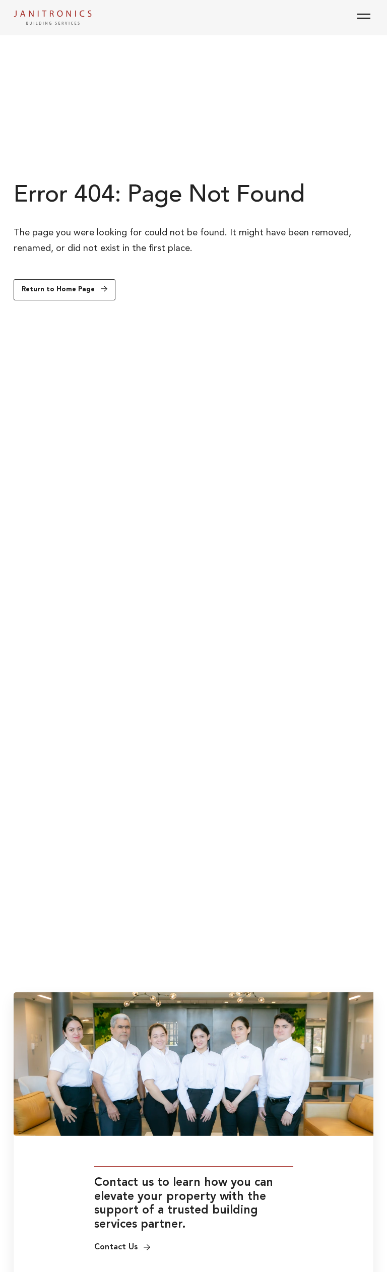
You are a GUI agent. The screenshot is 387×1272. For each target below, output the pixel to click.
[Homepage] (53, 17)
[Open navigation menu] (363, 17)
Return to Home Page (58, 289)
